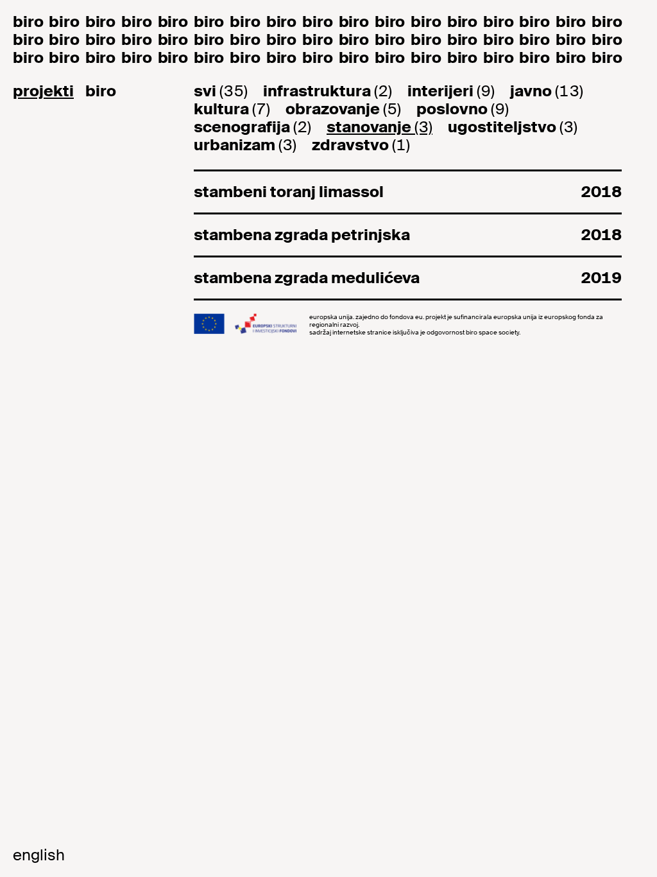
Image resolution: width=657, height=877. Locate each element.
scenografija (252, 127)
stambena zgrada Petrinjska (408, 235)
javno (546, 91)
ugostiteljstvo (512, 127)
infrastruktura (327, 91)
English (39, 855)
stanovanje (379, 127)
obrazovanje (343, 109)
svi (221, 91)
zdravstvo (361, 145)
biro (100, 91)
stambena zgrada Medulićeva (408, 278)
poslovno (462, 109)
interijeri (451, 91)
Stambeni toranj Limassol (408, 192)
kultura (232, 109)
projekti (43, 91)
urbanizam (245, 145)
